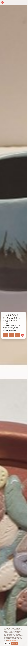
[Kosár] (21, 2)
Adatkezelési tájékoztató (13, 640)
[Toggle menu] (24, 2)
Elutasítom (7, 643)
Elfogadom (14, 643)
